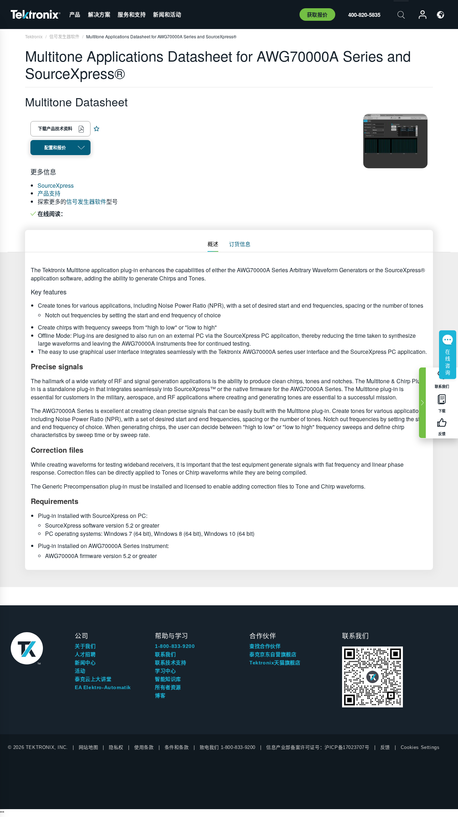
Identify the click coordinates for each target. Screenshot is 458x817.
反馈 (385, 747)
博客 (160, 695)
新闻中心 (85, 662)
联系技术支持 (170, 662)
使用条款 (144, 747)
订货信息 (239, 243)
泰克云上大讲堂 (93, 679)
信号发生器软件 (86, 201)
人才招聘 (85, 654)
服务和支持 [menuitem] (132, 14)
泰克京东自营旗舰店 (272, 654)
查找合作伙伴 (265, 646)
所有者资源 (168, 687)
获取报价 (317, 14)
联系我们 (165, 654)
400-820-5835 (364, 15)
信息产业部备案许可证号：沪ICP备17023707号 (318, 747)
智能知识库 (168, 679)
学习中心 (165, 671)
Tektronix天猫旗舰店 (274, 662)
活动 (80, 671)
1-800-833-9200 (175, 646)
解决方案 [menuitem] (99, 14)
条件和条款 (177, 747)
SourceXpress (56, 185)
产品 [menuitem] (75, 14)
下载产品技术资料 (55, 128)
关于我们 (85, 646)
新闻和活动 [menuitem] (167, 14)
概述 (213, 243)
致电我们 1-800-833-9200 (227, 747)
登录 (419, 15)
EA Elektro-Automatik (103, 687)
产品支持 (49, 193)
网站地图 (88, 747)
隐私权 (116, 747)
